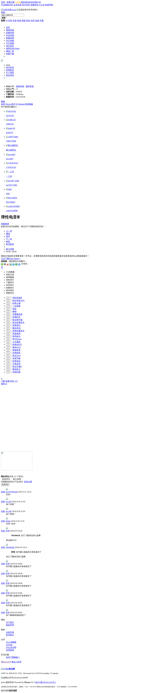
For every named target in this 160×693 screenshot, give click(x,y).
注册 (30, 482)
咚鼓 (28, 21)
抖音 (10, 21)
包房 (33, 21)
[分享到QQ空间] (11, 264)
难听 (4, 384)
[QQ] (3, 669)
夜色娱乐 (16, 336)
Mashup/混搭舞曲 (25, 104)
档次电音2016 (18, 300)
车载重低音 (17, 314)
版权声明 (10, 625)
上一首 (9, 231)
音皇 (14, 309)
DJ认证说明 (11, 647)
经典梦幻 (16, 325)
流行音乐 (10, 46)
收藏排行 (10, 288)
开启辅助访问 (7, 5)
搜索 (3, 12)
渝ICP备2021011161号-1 (45, 682)
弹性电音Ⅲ (17, 298)
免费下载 (10, 54)
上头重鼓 (16, 342)
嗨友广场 (10, 51)
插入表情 (16, 479)
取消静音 (10, 244)
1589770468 (11, 141)
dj (7, 21)
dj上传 (41, 5)
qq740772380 (11, 185)
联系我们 (10, 635)
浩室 (15, 21)
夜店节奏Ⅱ (17, 366)
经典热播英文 (18, 331)
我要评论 (10, 293)
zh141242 (10, 115)
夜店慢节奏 (17, 320)
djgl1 (8, 193)
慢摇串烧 (10, 30)
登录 (3, 2)
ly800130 (10, 124)
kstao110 (9, 132)
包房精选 (16, 353)
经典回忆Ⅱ (17, 344)
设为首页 (26, 5)
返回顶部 (9, 690)
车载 (42, 21)
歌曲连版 (10, 38)
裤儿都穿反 (11, 150)
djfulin (8, 521)
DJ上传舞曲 (11, 642)
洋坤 (8, 531)
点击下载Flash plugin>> (11, 259)
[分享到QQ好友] (5, 264)
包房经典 (16, 372)
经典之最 (16, 303)
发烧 (37, 21)
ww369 (9, 502)
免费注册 (10, 2)
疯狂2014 (16, 347)
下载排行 (10, 282)
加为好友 (10, 67)
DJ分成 (9, 645)
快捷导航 (49, 5)
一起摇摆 (16, 306)
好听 (14, 381)
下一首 (9, 239)
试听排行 (10, 280)
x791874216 (11, 167)
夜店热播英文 (18, 322)
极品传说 (16, 328)
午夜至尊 (16, 364)
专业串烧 (10, 35)
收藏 (8, 381)
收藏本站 (34, 5)
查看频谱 (5, 224)
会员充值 (18, 5)
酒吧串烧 (30, 86)
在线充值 (10, 632)
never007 (9, 159)
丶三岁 (9, 176)
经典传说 (16, 361)
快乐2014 (16, 355)
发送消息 (10, 75)
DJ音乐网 (10, 669)
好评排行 (10, 285)
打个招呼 (10, 73)
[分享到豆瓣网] (16, 264)
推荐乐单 (13, 48)
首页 (8, 27)
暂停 (8, 236)
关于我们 (10, 622)
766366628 (10, 547)
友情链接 (10, 650)
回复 (3, 492)
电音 (19, 21)
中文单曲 (10, 43)
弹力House (17, 339)
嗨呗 (14, 311)
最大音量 (10, 249)
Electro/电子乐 (12, 104)
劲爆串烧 (10, 33)
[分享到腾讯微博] (13, 264)
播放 (8, 234)
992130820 (10, 202)
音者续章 (16, 333)
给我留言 (10, 70)
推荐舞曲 (10, 277)
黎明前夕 (16, 369)
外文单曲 (10, 41)
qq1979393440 (12, 492)
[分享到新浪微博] (8, 264)
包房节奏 (16, 358)
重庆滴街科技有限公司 (31, 2)
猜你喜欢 (10, 290)
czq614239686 (12, 210)
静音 (8, 242)
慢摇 (24, 21)
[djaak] (2, 61)
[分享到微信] (2, 264)
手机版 (18, 2)
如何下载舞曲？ (13, 657)
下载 (3, 381)
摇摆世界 (16, 350)
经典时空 (16, 317)
